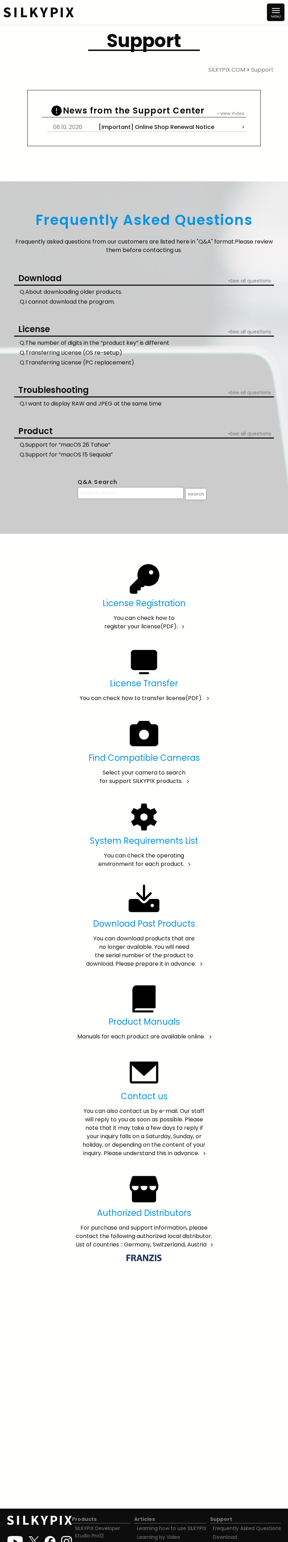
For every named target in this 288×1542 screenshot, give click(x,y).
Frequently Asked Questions (247, 1528)
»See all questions (249, 280)
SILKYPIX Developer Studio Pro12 (97, 1532)
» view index (230, 113)
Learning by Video (158, 1537)
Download (225, 1537)
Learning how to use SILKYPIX (172, 1528)
